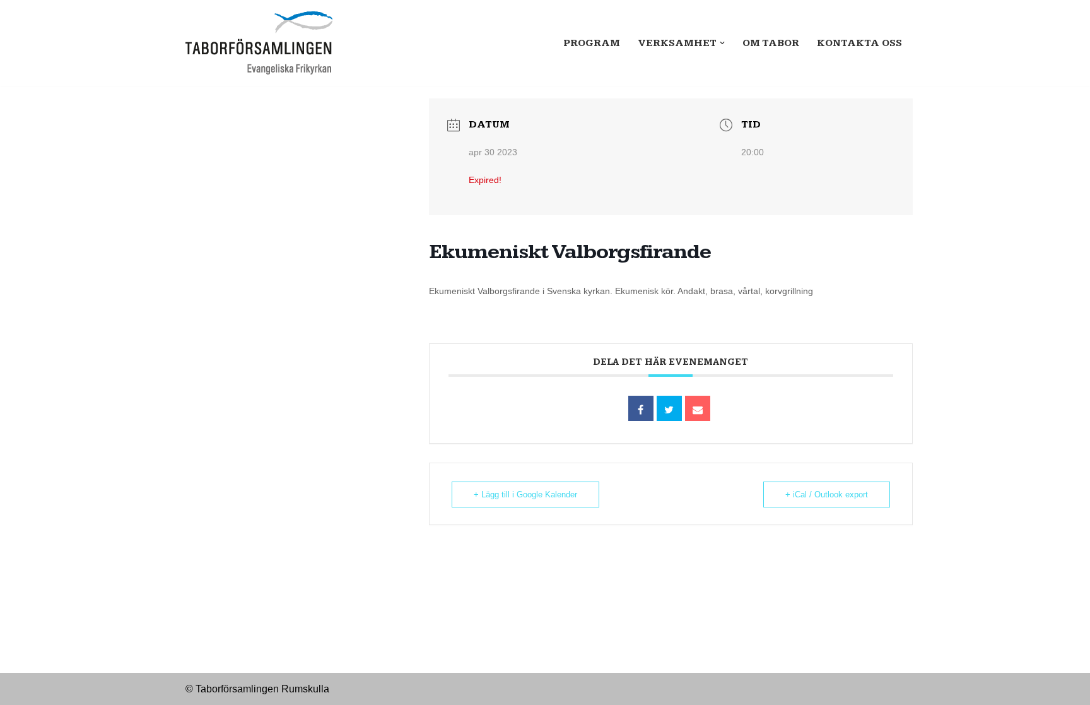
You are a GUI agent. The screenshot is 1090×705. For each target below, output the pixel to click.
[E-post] (697, 408)
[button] (722, 42)
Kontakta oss (859, 43)
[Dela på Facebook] (640, 408)
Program (591, 43)
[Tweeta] (669, 408)
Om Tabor (770, 43)
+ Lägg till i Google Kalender (525, 494)
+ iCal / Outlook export (826, 494)
